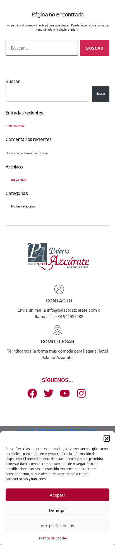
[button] (106, 438)
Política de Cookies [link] (84, 430)
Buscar (13, 81)
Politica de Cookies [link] (53, 538)
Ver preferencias (57, 525)
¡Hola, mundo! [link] (15, 126)
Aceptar (58, 495)
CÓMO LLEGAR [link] (57, 341)
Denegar (57, 510)
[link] (59, 289)
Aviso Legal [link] (25, 430)
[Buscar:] (40, 49)
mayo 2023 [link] (18, 180)
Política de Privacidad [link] (52, 430)
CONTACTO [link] (59, 301)
